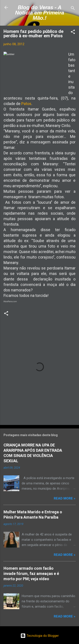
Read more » (64, 498)
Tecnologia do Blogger (42, 636)
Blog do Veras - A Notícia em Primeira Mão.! (39, 12)
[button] (72, 32)
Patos (26, 103)
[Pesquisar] (72, 9)
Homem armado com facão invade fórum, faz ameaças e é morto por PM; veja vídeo (31, 573)
